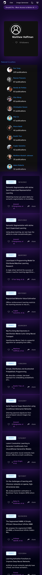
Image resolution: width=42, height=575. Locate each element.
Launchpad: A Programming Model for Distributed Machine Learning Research (20, 263)
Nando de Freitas (19, 88)
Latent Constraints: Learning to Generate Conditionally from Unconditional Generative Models (18, 446)
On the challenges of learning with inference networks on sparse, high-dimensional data (19, 484)
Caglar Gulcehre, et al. (18, 312)
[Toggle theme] (32, 3)
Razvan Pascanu (19, 78)
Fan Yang (16, 68)
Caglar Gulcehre (19, 146)
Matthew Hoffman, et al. (18, 350)
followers (24, 42)
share (34, 206)
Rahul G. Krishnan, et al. (18, 502)
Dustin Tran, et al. (18, 387)
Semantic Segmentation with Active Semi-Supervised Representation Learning (19, 190)
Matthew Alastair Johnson (23, 155)
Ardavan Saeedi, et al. (18, 539)
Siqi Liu (16, 117)
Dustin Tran (17, 136)
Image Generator (22, 3)
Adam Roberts (18, 165)
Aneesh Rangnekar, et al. (18, 206)
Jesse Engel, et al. (18, 462)
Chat (11, 3)
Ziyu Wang (17, 97)
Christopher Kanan (20, 107)
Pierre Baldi (17, 126)
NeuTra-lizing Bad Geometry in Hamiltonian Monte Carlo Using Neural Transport (20, 334)
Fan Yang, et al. (18, 279)
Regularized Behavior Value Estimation (21, 298)
